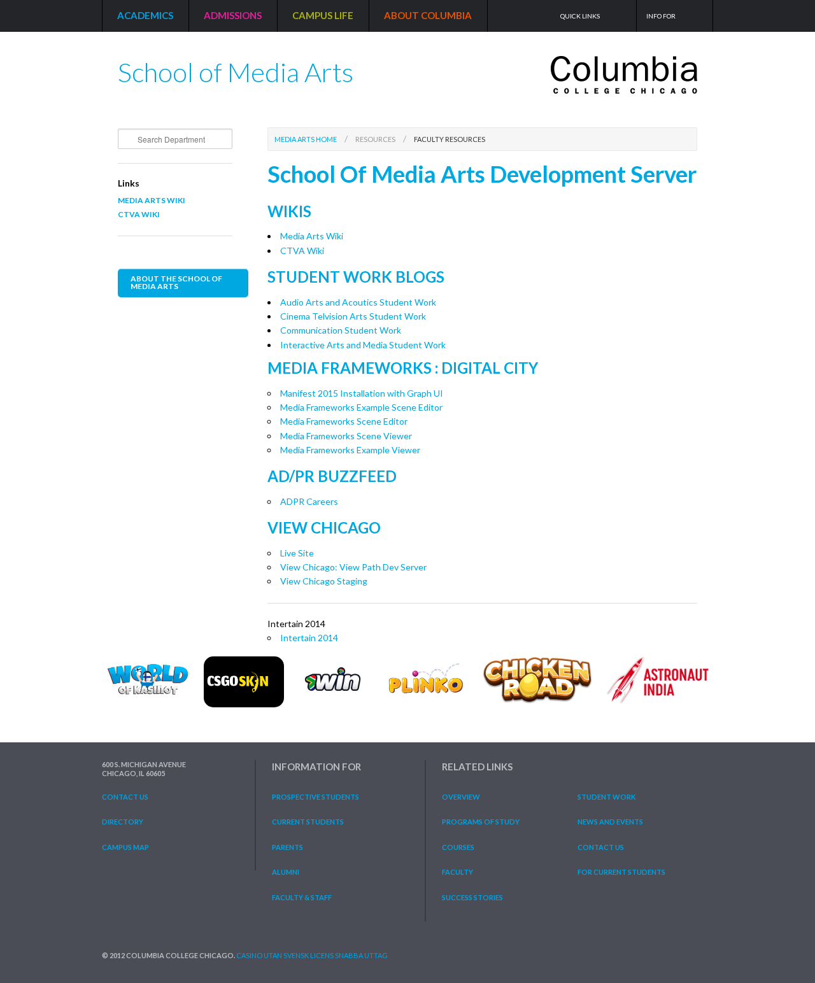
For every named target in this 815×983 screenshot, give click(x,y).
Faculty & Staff (302, 897)
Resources (375, 139)
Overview (461, 797)
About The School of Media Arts (176, 282)
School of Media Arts (235, 67)
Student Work (606, 797)
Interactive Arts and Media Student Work (363, 344)
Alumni (285, 872)
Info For (661, 16)
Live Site (297, 553)
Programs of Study (481, 821)
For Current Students (621, 872)
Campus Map (125, 847)
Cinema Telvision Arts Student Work (353, 316)
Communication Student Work (340, 330)
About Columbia (428, 15)
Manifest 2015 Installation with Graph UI (361, 393)
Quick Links (580, 16)
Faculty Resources (449, 139)
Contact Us (125, 797)
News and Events (610, 821)
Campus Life (322, 15)
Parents (287, 847)
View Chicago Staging (323, 581)
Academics (145, 15)
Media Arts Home (305, 139)
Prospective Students (315, 797)
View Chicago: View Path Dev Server (353, 567)
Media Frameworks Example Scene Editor (361, 407)
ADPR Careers (309, 501)
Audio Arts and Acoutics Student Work (358, 302)
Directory (122, 821)
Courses (458, 847)
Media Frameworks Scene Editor (344, 421)
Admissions (233, 15)
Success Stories (472, 897)
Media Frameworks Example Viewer (350, 449)
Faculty (457, 872)
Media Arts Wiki (151, 200)
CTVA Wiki (139, 214)
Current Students (308, 821)
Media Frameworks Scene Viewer (346, 435)
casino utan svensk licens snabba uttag (312, 955)
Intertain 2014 (309, 637)
